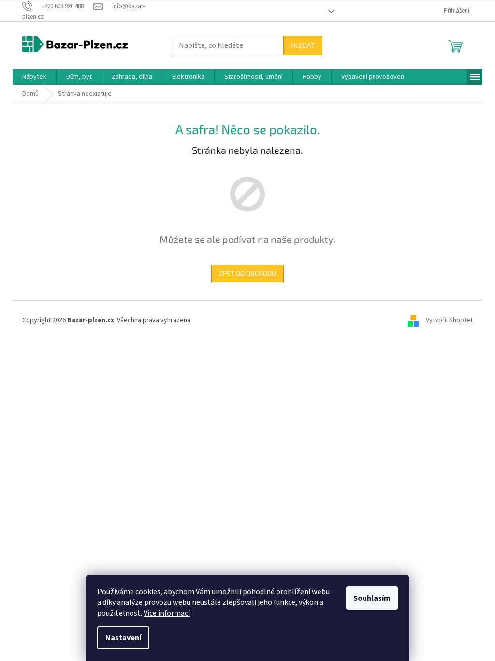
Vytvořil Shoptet (449, 320)
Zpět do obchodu (247, 273)
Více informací (167, 613)
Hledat (303, 45)
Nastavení (123, 637)
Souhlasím (372, 598)
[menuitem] (34, 77)
